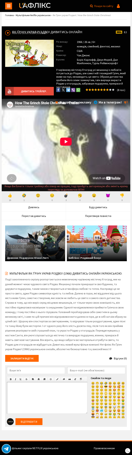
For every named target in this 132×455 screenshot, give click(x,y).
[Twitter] (63, 90)
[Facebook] (58, 90)
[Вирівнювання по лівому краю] (33, 379)
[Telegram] (68, 90)
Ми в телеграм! (110, 102)
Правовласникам (104, 448)
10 (113, 89)
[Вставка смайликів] (51, 379)
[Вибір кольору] (57, 379)
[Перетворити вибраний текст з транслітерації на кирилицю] (75, 379)
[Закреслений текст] (26, 379)
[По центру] (39, 379)
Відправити (29, 421)
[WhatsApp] (78, 90)
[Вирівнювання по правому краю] (44, 379)
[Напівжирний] (10, 379)
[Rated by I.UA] (122, 448)
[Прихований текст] (64, 379)
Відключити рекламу (75, 102)
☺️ (101, 390)
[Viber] (73, 90)
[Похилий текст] (15, 379)
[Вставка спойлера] (81, 379)
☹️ (97, 403)
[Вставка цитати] (70, 379)
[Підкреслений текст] (21, 379)
